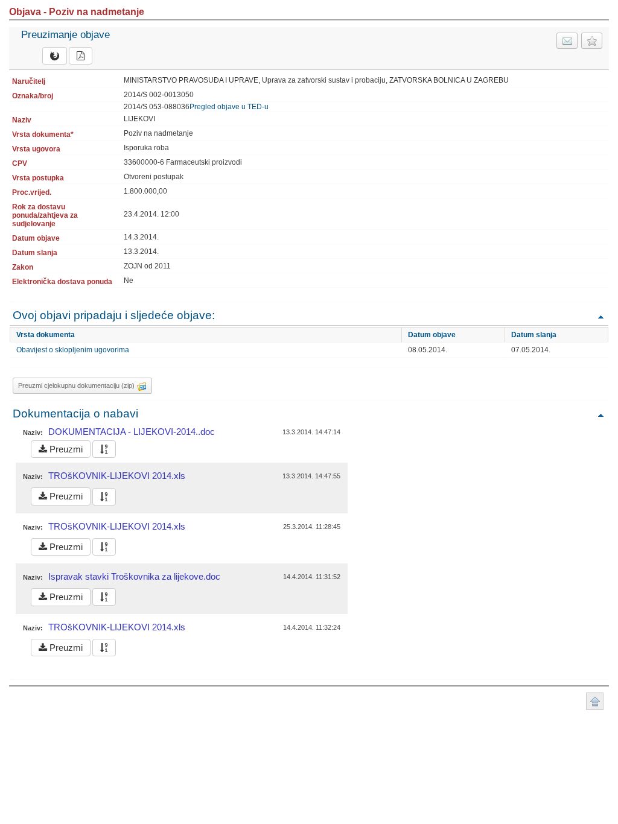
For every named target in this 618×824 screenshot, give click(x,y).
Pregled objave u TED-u (229, 107)
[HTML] (54, 56)
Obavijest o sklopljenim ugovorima (72, 350)
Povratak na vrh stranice (595, 701)
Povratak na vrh (600, 316)
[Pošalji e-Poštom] (567, 41)
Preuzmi (65, 449)
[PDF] (80, 56)
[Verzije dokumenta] (104, 449)
